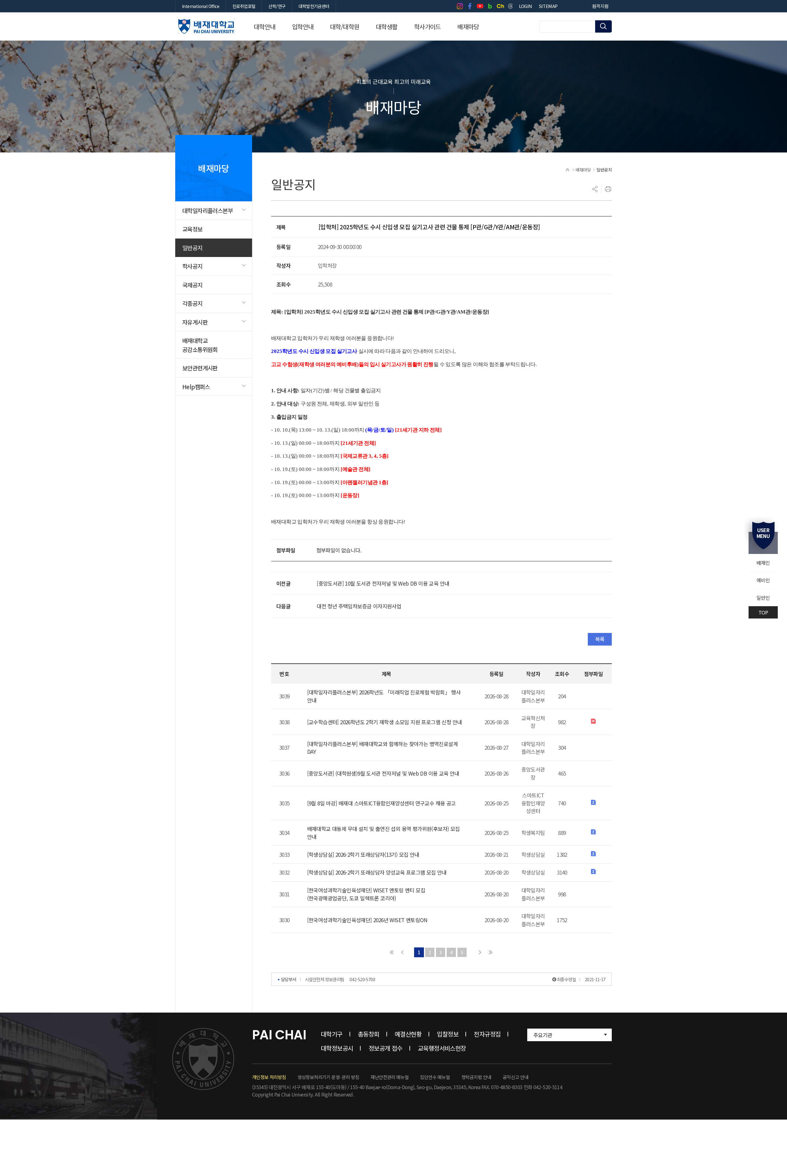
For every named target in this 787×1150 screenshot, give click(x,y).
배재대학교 (206, 26)
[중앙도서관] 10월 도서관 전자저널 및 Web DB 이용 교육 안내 (383, 583)
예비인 (763, 580)
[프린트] (608, 189)
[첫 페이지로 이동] (392, 952)
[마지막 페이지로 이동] (491, 952)
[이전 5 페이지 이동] (402, 952)
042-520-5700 (362, 979)
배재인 (763, 562)
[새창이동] (459, 6)
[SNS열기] (595, 189)
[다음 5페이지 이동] (480, 952)
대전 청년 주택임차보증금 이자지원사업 (359, 606)
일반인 (763, 597)
